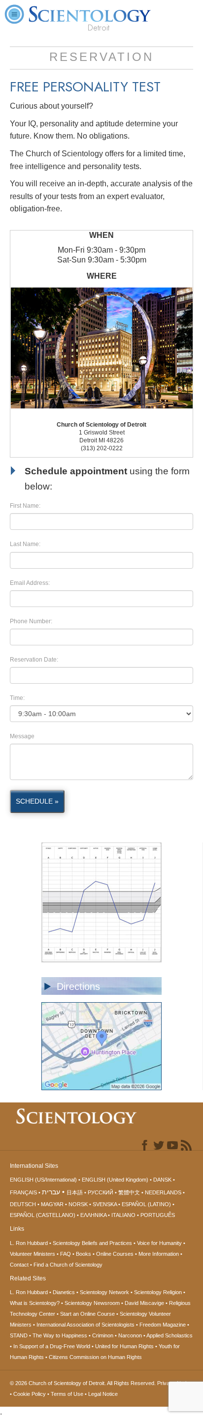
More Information (158, 1254)
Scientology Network (104, 1292)
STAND (19, 1335)
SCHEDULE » (37, 801)
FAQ (65, 1254)
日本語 (75, 1192)
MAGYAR (52, 1204)
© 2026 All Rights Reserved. (83, 1383)
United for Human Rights (124, 1346)
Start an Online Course (87, 1314)
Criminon (102, 1335)
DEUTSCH (23, 1204)
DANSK (162, 1180)
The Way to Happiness (60, 1335)
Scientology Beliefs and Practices (92, 1243)
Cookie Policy (29, 1394)
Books (83, 1254)
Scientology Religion (158, 1292)
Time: (17, 698)
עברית (51, 1192)
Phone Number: (31, 621)
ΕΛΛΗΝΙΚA (93, 1215)
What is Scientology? (35, 1303)
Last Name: (25, 544)
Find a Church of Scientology (68, 1265)
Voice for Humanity (159, 1243)
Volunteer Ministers (32, 1254)
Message (22, 736)
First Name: (25, 505)
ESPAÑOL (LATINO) (146, 1204)
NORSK (78, 1204)
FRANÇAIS (23, 1192)
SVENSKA (105, 1204)
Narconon (130, 1335)
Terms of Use (67, 1394)
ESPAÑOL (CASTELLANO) (42, 1215)
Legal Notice (103, 1394)
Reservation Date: (34, 659)
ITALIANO (123, 1215)
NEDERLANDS (163, 1192)
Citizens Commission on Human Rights (95, 1357)
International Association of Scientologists (85, 1325)
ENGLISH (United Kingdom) (115, 1180)
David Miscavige (144, 1303)
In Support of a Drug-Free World (51, 1346)
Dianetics (64, 1292)
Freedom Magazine (162, 1325)
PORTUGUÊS (157, 1215)
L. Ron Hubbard (29, 1243)
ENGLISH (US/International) (43, 1180)
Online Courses (115, 1254)
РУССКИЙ (100, 1192)
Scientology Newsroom (92, 1303)
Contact (19, 1265)
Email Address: (30, 582)
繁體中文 (129, 1192)
